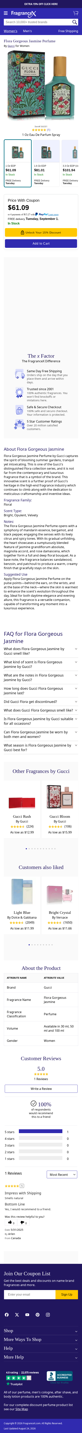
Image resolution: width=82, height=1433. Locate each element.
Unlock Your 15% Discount (43, 232)
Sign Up (66, 1294)
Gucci (11, 46)
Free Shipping (68, 31)
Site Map (21, 1409)
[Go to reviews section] (39, 130)
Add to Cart (41, 243)
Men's (27, 31)
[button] (17, 163)
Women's (10, 31)
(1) (48, 129)
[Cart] (76, 13)
